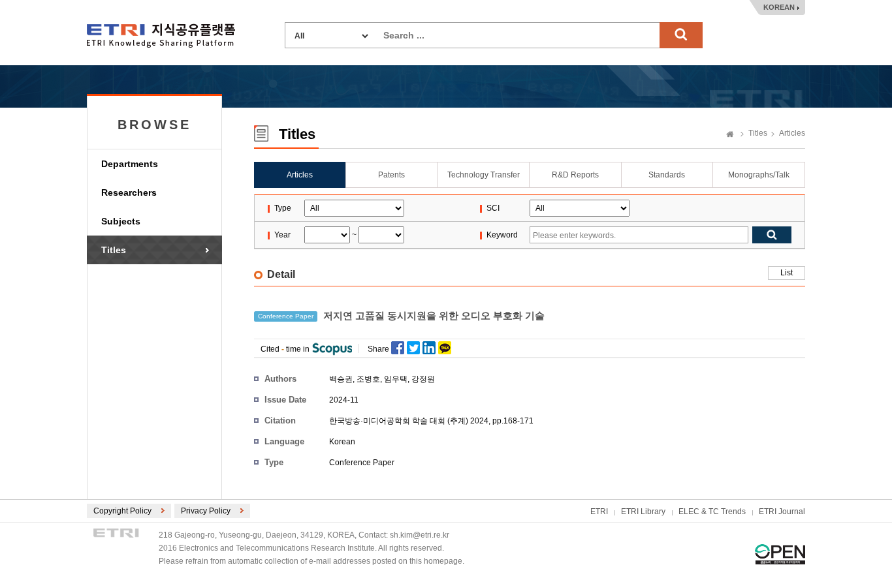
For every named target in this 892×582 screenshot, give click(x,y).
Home (730, 135)
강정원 (423, 379)
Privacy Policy (206, 510)
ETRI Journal (782, 511)
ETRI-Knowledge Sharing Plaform (161, 35)
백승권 (341, 379)
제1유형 (780, 554)
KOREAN (779, 7)
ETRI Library (643, 511)
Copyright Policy (122, 510)
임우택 (395, 379)
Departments (129, 164)
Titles (113, 250)
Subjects (120, 221)
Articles (792, 133)
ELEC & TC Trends (712, 511)
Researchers (129, 192)
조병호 (368, 379)
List (786, 272)
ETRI (599, 511)
